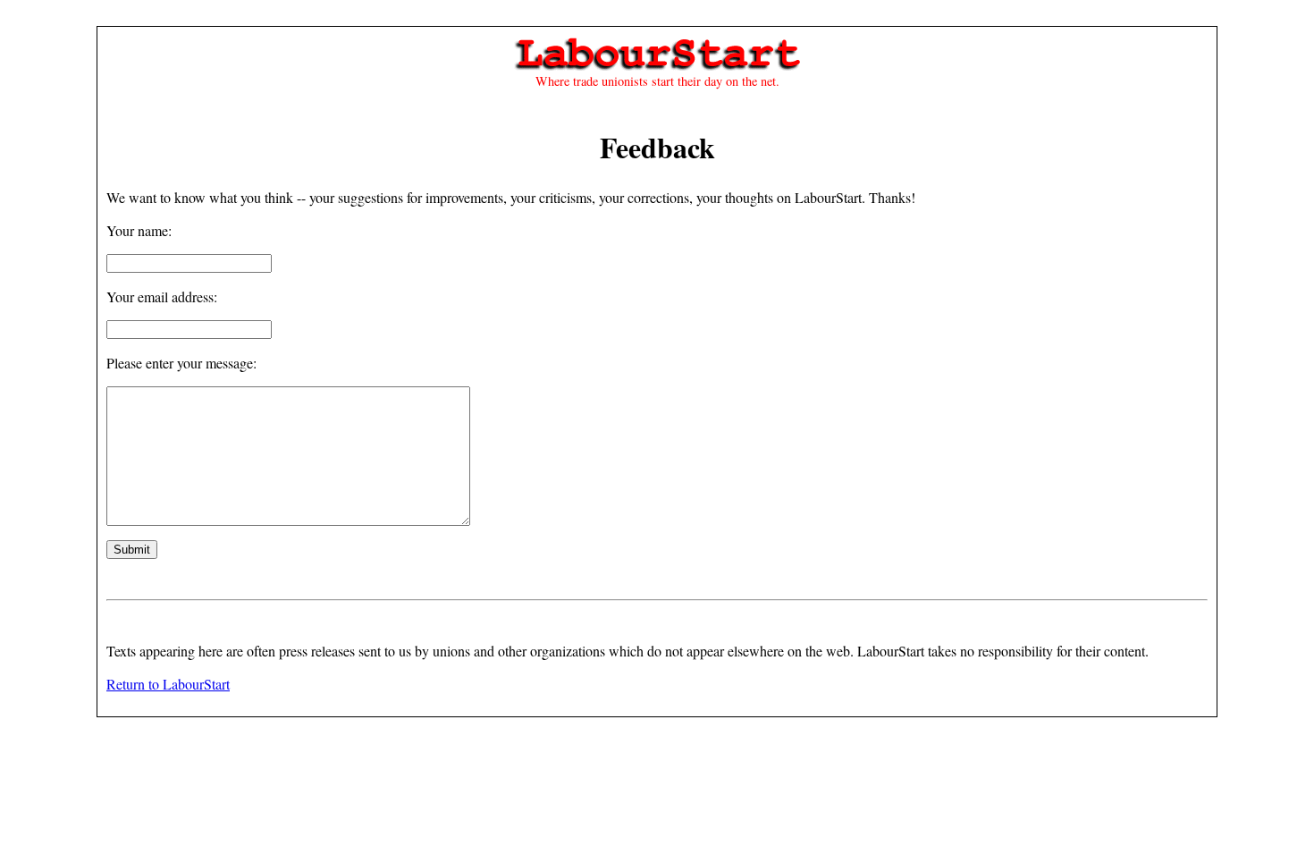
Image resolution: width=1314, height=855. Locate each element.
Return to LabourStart (168, 683)
